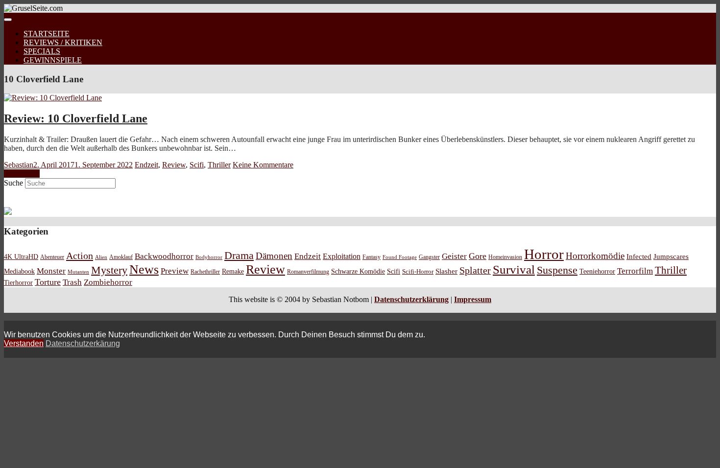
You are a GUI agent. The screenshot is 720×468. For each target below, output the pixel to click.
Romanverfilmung (308, 271)
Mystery (109, 270)
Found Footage (400, 257)
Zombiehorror (108, 282)
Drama (239, 255)
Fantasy (371, 257)
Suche (13, 183)
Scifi (197, 165)
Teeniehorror (597, 271)
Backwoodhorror (164, 256)
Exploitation (341, 256)
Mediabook (19, 271)
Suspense (557, 270)
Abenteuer (52, 257)
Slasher (446, 271)
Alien (101, 257)
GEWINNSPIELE (53, 60)
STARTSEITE (47, 33)
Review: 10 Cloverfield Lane (75, 118)
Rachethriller (205, 271)
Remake (233, 271)
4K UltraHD (21, 256)
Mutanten (78, 272)
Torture (48, 282)
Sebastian (18, 165)
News (144, 269)
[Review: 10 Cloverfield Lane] (53, 98)
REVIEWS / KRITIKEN (63, 42)
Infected (638, 256)
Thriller (219, 165)
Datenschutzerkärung (83, 343)
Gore (477, 256)
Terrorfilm (635, 271)
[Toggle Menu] (8, 19)
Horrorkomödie (595, 256)
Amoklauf (121, 257)
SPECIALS (42, 51)
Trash (72, 282)
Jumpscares (671, 256)
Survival (514, 269)
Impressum (472, 299)
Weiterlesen (22, 173)
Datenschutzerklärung (411, 299)
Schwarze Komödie (358, 271)
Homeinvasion (505, 257)
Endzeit (146, 165)
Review (174, 165)
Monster (51, 271)
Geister (454, 256)
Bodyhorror (208, 257)
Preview (175, 271)
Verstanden (24, 343)
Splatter (475, 270)
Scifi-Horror (417, 271)
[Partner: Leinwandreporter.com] (8, 212)
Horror (544, 254)
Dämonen (274, 256)
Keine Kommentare (263, 165)
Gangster (429, 257)
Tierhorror (18, 282)
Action (79, 255)
